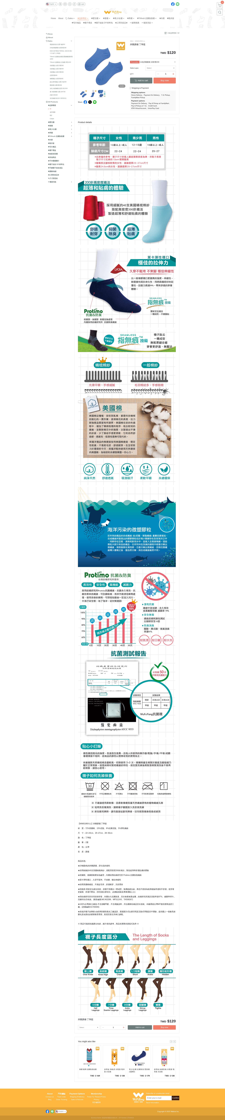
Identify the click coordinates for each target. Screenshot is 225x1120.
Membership (96, 1094)
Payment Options (77, 1094)
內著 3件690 (54, 95)
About (49, 1094)
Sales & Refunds (77, 1099)
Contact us (50, 1097)
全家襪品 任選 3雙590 (57, 65)
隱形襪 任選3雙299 (56, 85)
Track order (61, 1097)
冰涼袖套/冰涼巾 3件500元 (58, 98)
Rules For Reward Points (96, 1097)
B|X (51, 115)
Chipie (52, 118)
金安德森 (52, 112)
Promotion (135, 62)
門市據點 (61, 1094)
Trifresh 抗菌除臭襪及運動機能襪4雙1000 (61, 58)
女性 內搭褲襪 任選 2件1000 (59, 88)
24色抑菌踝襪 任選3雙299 (58, 48)
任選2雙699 (53, 75)
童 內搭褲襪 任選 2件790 (57, 92)
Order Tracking (61, 1099)
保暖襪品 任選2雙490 (56, 78)
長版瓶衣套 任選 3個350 (57, 44)
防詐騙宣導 (96, 1102)
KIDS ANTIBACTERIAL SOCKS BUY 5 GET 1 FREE (61, 52)
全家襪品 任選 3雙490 (57, 69)
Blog (49, 1099)
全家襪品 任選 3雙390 (57, 72)
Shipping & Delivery (77, 1097)
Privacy (96, 1099)
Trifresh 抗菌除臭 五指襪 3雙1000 (60, 62)
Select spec (134, 68)
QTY (131, 74)
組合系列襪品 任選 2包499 (58, 82)
